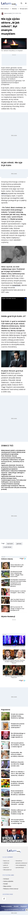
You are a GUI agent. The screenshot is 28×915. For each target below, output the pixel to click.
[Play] (3, 309)
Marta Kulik (7, 13)
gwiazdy (19, 543)
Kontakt (16, 906)
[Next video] (8, 309)
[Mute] (12, 309)
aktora (4, 193)
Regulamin (24, 906)
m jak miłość (7, 547)
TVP (2, 324)
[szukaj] (21, 3)
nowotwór (16, 285)
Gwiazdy (14, 8)
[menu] (26, 3)
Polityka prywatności (6, 906)
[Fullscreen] (24, 309)
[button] (27, 910)
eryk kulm (10, 543)
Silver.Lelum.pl (5, 8)
